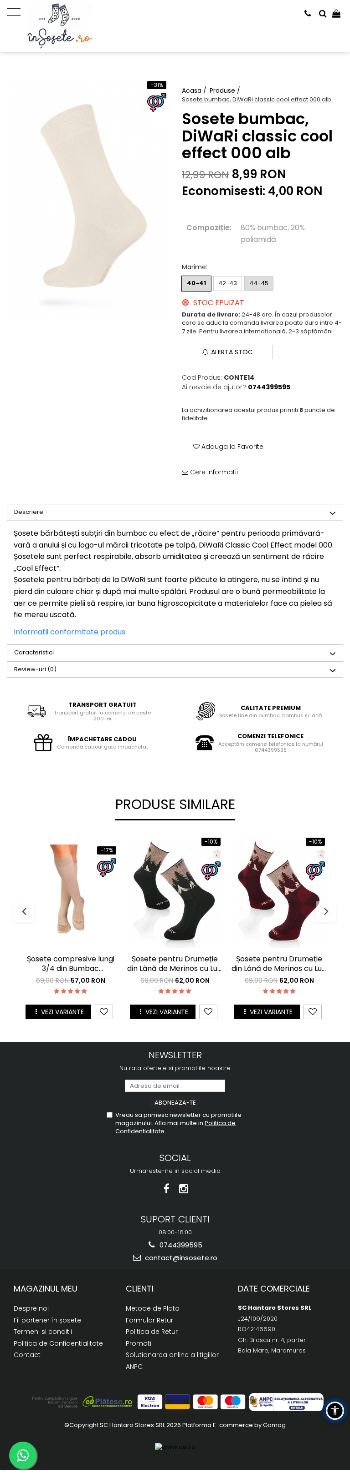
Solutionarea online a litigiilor (172, 1354)
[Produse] (17, 11)
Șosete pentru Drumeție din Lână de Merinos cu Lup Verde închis (174, 964)
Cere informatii (213, 472)
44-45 (258, 283)
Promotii (139, 1343)
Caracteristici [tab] (34, 652)
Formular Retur (149, 1320)
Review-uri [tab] (35, 669)
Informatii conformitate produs (69, 632)
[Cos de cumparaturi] (336, 13)
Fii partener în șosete (47, 1320)
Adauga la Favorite (231, 446)
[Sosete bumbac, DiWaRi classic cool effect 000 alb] (87, 200)
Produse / (226, 90)
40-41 (196, 283)
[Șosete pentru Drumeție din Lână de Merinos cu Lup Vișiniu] (279, 892)
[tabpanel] (87, 200)
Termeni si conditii (43, 1331)
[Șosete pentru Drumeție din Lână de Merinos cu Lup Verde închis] (174, 892)
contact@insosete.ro (180, 1257)
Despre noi (31, 1308)
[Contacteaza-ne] (308, 13)
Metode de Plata (153, 1308)
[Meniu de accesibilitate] (335, 1410)
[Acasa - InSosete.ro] (72, 26)
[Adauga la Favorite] (104, 1012)
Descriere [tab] (28, 512)
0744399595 (180, 1245)
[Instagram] (184, 1189)
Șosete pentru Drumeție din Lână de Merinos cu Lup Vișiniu (279, 964)
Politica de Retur (152, 1331)
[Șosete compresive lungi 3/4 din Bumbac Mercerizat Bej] (70, 892)
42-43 (227, 283)
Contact (27, 1354)
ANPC (134, 1366)
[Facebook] (167, 1189)
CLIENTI (140, 1288)
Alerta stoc (232, 352)
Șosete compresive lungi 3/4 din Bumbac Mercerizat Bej (70, 964)
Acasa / (195, 90)
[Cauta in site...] (322, 13)
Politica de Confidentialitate (58, 1343)
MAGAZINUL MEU (45, 1288)
